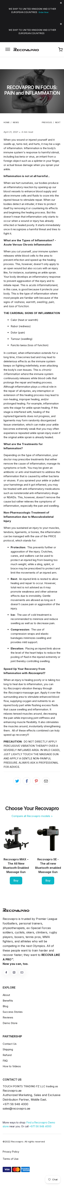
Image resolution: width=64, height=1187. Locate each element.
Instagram (14, 972)
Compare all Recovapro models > (32, 816)
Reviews (8, 1017)
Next (57, 122)
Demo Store (10, 1023)
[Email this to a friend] (46, 781)
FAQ (5, 1060)
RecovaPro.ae (26, 49)
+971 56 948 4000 (40, 1126)
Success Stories (13, 1011)
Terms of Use (10, 1158)
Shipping (8, 1049)
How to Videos (12, 1066)
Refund (7, 1055)
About (6, 995)
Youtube (22, 972)
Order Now (43, 12)
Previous (47, 122)
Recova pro (16, 910)
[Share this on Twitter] (17, 781)
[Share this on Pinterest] (36, 781)
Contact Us (10, 1043)
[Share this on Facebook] (27, 781)
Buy (16, 880)
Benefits (8, 1000)
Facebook (6, 972)
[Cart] (60, 49)
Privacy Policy (11, 1151)
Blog (5, 1006)
